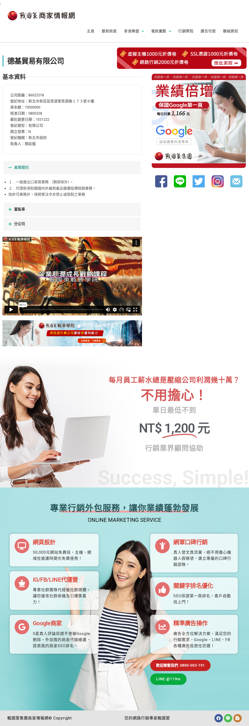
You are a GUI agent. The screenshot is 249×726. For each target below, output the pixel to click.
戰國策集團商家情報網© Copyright (39, 718)
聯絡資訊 (230, 31)
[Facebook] (218, 718)
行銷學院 (185, 31)
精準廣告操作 (190, 623)
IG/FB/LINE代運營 (55, 579)
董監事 (19, 209)
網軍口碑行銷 (190, 542)
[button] (72, 167)
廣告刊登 (208, 31)
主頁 (90, 31)
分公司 (19, 224)
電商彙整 (158, 31)
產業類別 (21, 167)
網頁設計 (44, 542)
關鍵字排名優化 (193, 585)
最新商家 (109, 31)
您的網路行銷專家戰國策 (147, 718)
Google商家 (47, 623)
